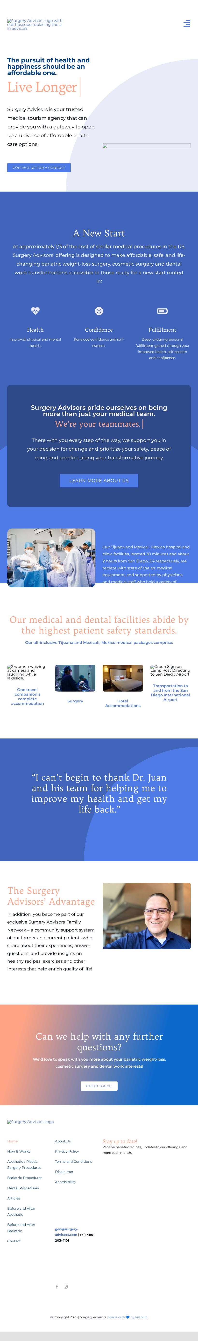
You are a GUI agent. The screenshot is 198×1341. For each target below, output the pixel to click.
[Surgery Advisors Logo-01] (35, 20)
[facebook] (57, 1287)
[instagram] (66, 1287)
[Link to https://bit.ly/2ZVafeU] (35, 311)
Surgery (75, 701)
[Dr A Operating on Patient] (75, 666)
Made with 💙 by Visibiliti (128, 1317)
